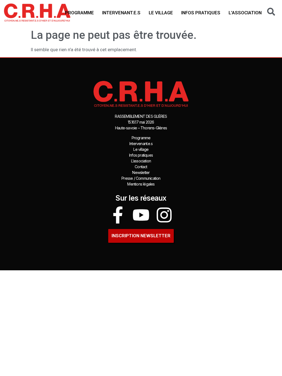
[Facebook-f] (117, 215)
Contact (141, 166)
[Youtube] (141, 215)
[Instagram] (164, 215)
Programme (79, 12)
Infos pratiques (200, 12)
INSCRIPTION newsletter (141, 235)
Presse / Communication (140, 178)
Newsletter (141, 172)
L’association (245, 12)
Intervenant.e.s (121, 12)
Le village (161, 12)
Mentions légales (140, 184)
